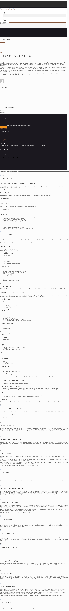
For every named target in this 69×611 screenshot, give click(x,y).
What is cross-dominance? (7, 107)
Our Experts (5, 134)
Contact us (4, 138)
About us (4, 139)
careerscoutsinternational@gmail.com (6, 171)
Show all (1, 52)
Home (4, 133)
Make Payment (3, 23)
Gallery (4, 140)
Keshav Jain (2, 84)
